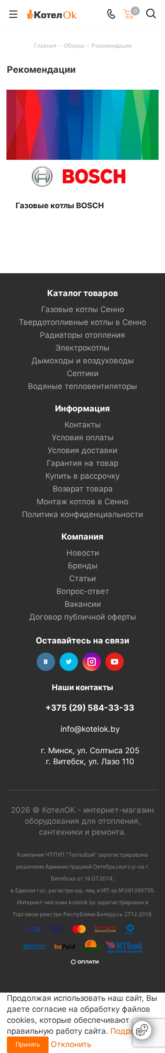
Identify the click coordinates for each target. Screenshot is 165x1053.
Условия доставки (82, 450)
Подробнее (131, 1031)
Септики (83, 373)
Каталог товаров (82, 293)
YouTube (114, 662)
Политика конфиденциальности (82, 514)
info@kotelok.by (90, 729)
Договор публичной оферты (82, 616)
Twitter (69, 662)
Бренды (83, 565)
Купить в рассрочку (82, 476)
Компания (82, 536)
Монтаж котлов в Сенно (82, 501)
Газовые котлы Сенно (82, 309)
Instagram (91, 662)
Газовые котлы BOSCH (60, 205)
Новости (82, 552)
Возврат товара (83, 488)
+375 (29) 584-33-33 (89, 707)
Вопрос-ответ (82, 591)
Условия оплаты (83, 437)
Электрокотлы (82, 347)
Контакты (83, 424)
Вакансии (83, 604)
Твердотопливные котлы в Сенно (82, 322)
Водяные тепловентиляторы (82, 386)
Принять (28, 1044)
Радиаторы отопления (82, 335)
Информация (82, 408)
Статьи (82, 578)
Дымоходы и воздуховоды (83, 360)
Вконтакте (46, 662)
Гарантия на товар (82, 463)
